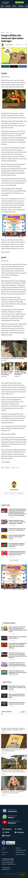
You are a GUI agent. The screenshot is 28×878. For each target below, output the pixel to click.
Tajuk (14, 6)
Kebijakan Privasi (20, 852)
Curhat (11, 32)
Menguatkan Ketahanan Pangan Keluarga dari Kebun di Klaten (17, 703)
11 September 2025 (12, 525)
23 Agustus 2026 (12, 659)
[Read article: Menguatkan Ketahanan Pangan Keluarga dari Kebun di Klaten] (4, 704)
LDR (18, 467)
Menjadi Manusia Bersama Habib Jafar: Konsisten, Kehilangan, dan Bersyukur (17, 687)
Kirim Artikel (20, 2)
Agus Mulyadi (10, 44)
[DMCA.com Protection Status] (10, 842)
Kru (2, 850)
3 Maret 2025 (11, 532)
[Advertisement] (14, 19)
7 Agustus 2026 (12, 705)
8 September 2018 (19, 44)
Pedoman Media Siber (21, 850)
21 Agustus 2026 (12, 649)
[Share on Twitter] (14, 66)
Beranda (3, 32)
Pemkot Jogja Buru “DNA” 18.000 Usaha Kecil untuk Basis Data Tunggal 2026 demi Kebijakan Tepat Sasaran (18, 629)
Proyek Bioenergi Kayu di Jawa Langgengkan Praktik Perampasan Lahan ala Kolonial (17, 672)
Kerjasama (18, 848)
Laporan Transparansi (21, 854)
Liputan (8, 6)
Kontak (3, 854)
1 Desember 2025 (12, 517)
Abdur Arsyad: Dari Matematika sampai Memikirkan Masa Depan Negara (17, 696)
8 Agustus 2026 (12, 699)
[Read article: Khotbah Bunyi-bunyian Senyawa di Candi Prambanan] (4, 638)
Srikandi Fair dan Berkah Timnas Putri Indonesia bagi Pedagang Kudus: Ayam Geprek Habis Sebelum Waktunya (18, 655)
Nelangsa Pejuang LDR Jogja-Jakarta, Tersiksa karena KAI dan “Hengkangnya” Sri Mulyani (17, 522)
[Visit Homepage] (5, 2)
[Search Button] (26, 2)
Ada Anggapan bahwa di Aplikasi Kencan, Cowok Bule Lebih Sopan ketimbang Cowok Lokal (17, 553)
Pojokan (20, 6)
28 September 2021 (12, 548)
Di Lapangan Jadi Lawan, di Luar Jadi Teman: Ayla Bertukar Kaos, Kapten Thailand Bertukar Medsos (17, 664)
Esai (2, 6)
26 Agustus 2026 (12, 640)
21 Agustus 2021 (12, 556)
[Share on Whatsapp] (5, 66)
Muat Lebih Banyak (14, 560)
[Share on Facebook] (23, 66)
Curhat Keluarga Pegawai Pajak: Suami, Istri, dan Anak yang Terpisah (17, 536)
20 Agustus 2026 (12, 633)
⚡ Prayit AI (22, 874)
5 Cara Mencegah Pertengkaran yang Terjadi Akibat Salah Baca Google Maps (17, 545)
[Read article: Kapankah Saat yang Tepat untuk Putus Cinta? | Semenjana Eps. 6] (4, 530)
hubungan (7, 467)
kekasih (13, 467)
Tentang (4, 848)
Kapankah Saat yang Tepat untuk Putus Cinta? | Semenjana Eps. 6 (17, 529)
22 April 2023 (11, 540)
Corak (7, 32)
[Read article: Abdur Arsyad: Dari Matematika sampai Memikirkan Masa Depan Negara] (4, 696)
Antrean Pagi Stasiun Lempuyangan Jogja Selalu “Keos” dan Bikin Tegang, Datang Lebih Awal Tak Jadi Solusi (18, 646)
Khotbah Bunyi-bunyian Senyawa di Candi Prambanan (18, 637)
